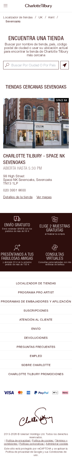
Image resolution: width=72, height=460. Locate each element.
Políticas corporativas (31, 443)
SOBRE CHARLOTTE (36, 365)
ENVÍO (36, 328)
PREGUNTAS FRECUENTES (36, 346)
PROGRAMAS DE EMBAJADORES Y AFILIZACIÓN (36, 301)
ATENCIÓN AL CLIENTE (36, 319)
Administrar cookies (57, 443)
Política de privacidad (18, 440)
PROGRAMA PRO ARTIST (36, 292)
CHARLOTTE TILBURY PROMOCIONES (35, 374)
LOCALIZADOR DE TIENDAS (36, 283)
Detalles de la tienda (18, 197)
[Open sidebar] (5, 5)
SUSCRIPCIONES (36, 310)
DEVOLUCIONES (36, 337)
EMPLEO (36, 356)
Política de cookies (42, 440)
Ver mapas (44, 197)
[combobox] (31, 65)
